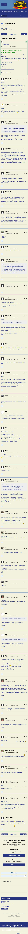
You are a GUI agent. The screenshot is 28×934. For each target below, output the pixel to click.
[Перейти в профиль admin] (2, 42)
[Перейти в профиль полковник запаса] (2, 751)
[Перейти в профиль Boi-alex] (2, 105)
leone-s (2, 901)
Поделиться (14, 872)
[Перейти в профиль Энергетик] (2, 467)
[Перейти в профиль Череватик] (2, 173)
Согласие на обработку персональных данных (11, 930)
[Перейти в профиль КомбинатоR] (2, 79)
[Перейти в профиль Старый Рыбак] (2, 818)
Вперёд (23, 34)
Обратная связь (21, 913)
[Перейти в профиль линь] (2, 705)
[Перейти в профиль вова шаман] (2, 767)
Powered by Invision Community (14, 916)
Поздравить (4, 908)
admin (5, 28)
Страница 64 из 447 (14, 34)
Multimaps (3, 66)
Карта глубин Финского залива (7, 69)
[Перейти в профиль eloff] (2, 412)
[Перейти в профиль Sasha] (2, 247)
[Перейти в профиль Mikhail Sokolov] (2, 798)
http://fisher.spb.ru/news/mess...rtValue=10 (9, 691)
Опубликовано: (11, 80)
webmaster (18, 933)
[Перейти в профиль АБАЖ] (2, 232)
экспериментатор (5, 904)
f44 (2, 902)
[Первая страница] (2, 34)
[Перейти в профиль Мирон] (2, 451)
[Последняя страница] (26, 34)
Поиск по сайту (5, 44)
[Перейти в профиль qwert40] (2, 299)
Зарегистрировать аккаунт (14, 855)
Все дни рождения (5, 906)
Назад (4, 34)
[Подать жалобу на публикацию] (24, 79)
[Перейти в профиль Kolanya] (2, 212)
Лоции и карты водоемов (6, 62)
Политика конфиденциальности (10, 913)
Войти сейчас (14, 864)
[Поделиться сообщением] (26, 79)
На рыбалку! (10, 29)
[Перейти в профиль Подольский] (2, 149)
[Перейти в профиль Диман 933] (2, 260)
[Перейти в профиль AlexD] (2, 512)
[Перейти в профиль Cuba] (2, 596)
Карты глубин (4, 64)
